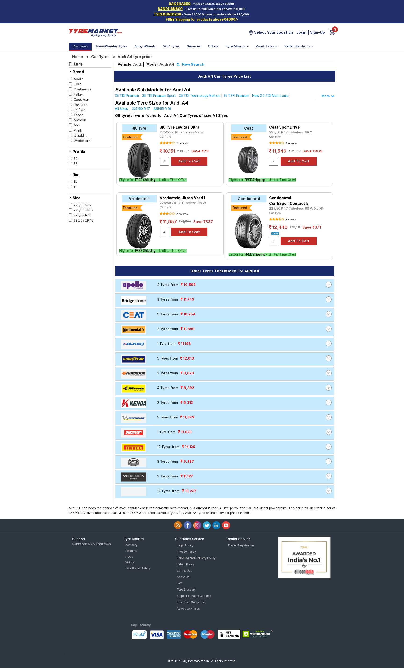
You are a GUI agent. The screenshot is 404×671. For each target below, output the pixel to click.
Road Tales (265, 46)
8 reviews (291, 143)
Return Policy (186, 564)
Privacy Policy (186, 551)
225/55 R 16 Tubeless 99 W (182, 132)
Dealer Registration (241, 545)
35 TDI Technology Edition (199, 95)
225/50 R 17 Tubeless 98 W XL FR (296, 208)
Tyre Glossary (186, 589)
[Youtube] (226, 525)
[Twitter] (207, 525)
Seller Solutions (297, 46)
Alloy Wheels (145, 46)
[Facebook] (188, 525)
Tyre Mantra (236, 46)
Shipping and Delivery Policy (196, 558)
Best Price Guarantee (191, 602)
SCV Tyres (171, 46)
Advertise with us (188, 608)
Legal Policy (185, 545)
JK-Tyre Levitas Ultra (179, 127)
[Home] (95, 32)
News (129, 556)
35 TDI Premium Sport (159, 95)
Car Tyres (80, 46)
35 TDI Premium (127, 95)
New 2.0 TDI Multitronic (270, 95)
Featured (131, 550)
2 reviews (182, 143)
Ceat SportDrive (284, 127)
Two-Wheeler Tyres (111, 46)
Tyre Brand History (138, 568)
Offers (213, 46)
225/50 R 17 (141, 109)
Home (77, 56)
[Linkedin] (216, 525)
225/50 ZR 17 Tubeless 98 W (183, 203)
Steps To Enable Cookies (194, 596)
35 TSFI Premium (236, 95)
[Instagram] (197, 525)
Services (194, 46)
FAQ (179, 583)
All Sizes (121, 109)
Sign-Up (317, 32)
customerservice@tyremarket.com (91, 543)
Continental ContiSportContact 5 (288, 200)
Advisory (131, 545)
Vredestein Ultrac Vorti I (182, 197)
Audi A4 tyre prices (136, 56)
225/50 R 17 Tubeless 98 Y (290, 132)
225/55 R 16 (162, 109)
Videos (130, 562)
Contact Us (184, 570)
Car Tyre (165, 136)
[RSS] (178, 525)
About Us (183, 577)
